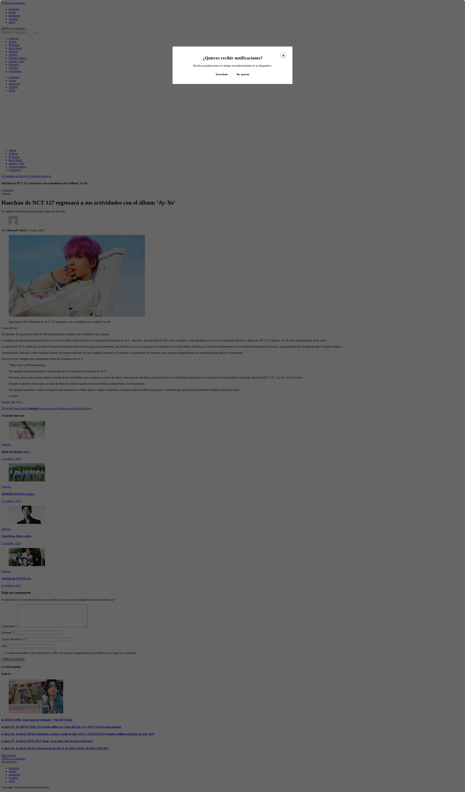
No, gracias (243, 74)
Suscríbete (222, 74)
